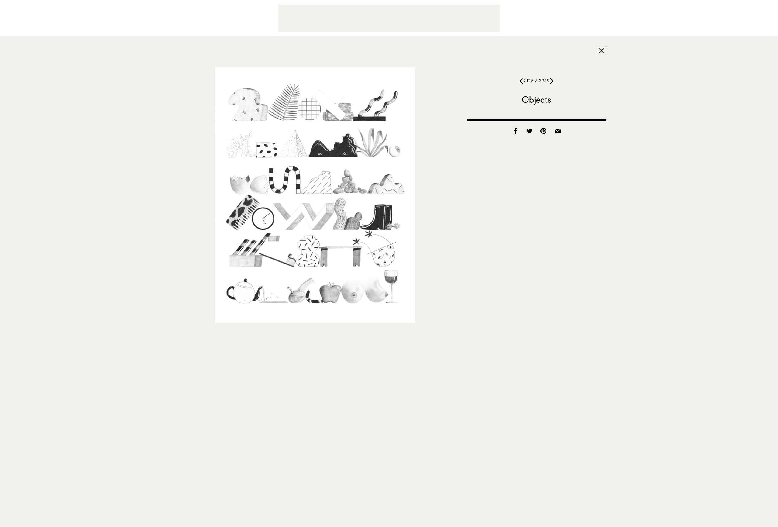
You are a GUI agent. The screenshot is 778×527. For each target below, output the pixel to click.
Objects (536, 99)
